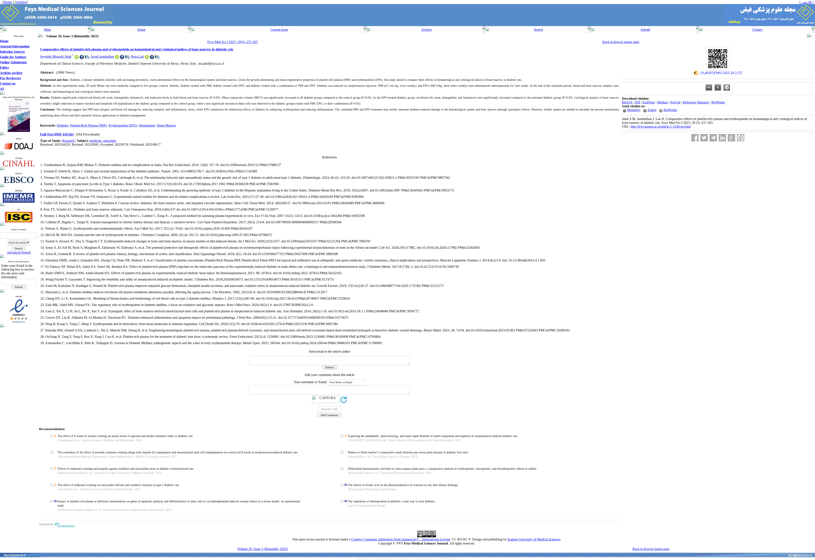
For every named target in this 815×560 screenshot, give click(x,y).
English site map (385, 558)
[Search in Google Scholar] (82, 58)
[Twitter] (704, 137)
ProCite (675, 102)
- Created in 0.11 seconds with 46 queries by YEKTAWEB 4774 (426, 558)
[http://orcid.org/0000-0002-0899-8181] (117, 58)
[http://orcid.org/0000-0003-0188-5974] (76, 58)
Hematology (147, 125)
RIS (637, 102)
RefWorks (718, 102)
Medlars (662, 102)
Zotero (652, 110)
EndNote (649, 102)
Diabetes (62, 125)
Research (68, 140)
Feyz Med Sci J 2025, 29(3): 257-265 (232, 42)
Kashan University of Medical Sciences (533, 539)
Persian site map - (366, 558)
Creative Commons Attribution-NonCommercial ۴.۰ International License (400, 539)
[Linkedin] (722, 137)
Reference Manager (696, 102)
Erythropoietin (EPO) (122, 125)
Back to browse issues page (620, 42)
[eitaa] (740, 137)
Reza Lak (137, 56)
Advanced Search (19, 252)
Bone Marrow (166, 125)
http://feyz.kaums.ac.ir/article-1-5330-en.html (661, 126)
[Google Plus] (731, 137)
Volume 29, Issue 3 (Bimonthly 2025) (262, 549)
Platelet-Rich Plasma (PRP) (88, 125)
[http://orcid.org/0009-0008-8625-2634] (147, 58)
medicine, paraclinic (103, 140)
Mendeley (634, 110)
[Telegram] (713, 137)
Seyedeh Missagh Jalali (55, 56)
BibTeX (627, 102)
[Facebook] (695, 137)
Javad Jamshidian (102, 56)
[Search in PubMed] (87, 58)
